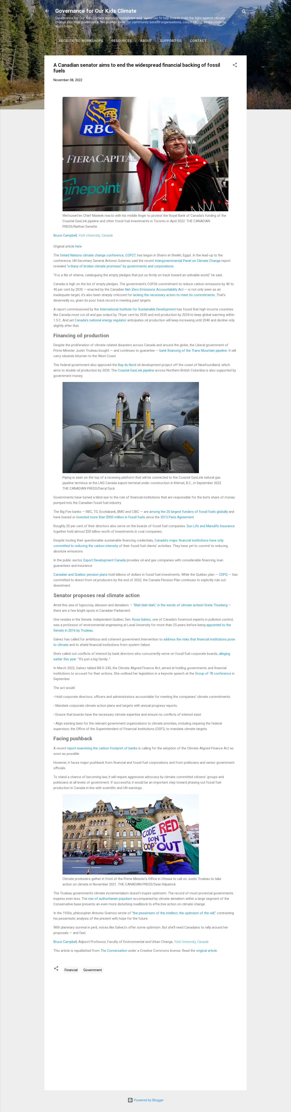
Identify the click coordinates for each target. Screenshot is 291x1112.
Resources (121, 41)
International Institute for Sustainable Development (138, 309)
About (146, 41)
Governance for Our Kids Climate (95, 11)
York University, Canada (95, 235)
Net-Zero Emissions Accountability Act (154, 289)
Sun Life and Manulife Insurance (211, 526)
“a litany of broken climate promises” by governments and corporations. (120, 266)
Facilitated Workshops (81, 41)
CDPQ (223, 575)
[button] (235, 65)
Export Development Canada (104, 560)
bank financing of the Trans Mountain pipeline (193, 350)
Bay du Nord (127, 365)
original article (206, 951)
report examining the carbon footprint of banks (102, 748)
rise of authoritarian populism (110, 899)
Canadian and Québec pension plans (80, 575)
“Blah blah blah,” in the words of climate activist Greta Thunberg (180, 605)
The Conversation (113, 951)
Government (92, 970)
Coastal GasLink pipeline (136, 370)
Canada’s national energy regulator (100, 320)
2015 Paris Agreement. (177, 517)
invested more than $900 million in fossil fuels (110, 517)
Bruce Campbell (65, 235)
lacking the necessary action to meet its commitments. (174, 295)
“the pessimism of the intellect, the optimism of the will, (173, 913)
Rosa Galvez (141, 619)
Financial (71, 970)
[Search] (244, 12)
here (78, 246)
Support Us (171, 41)
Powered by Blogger (148, 1100)
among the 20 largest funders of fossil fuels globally (188, 512)
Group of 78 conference (213, 673)
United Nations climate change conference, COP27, (98, 255)
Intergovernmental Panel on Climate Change (188, 261)
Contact (198, 41)
